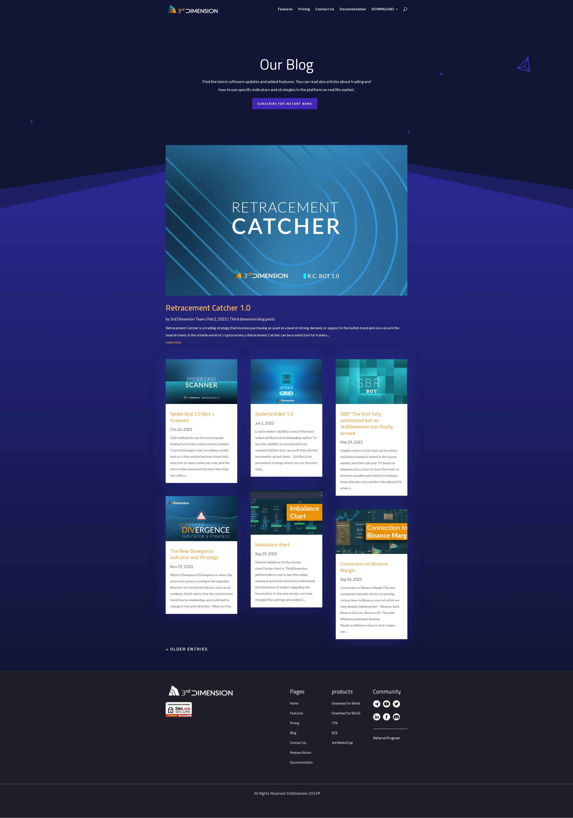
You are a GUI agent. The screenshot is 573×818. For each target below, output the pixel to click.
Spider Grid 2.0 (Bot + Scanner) (192, 417)
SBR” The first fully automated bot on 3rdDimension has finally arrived (366, 423)
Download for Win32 (346, 713)
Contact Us (324, 9)
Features (285, 9)
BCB (335, 732)
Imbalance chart (272, 544)
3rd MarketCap (342, 742)
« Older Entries (187, 648)
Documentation (353, 9)
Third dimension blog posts (252, 319)
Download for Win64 (346, 703)
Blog (293, 732)
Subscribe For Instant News (284, 103)
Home (294, 703)
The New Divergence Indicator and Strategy (194, 554)
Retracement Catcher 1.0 (208, 307)
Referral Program (386, 738)
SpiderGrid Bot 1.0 (274, 414)
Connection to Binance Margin (364, 567)
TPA (335, 723)
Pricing (304, 9)
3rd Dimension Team (187, 319)
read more (173, 342)
